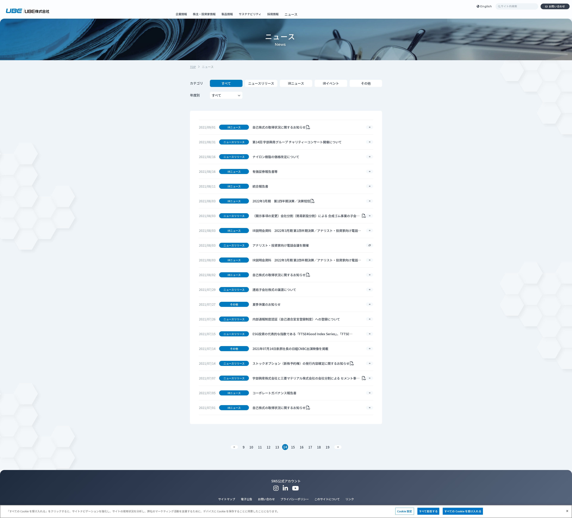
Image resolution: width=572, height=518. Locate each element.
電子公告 (246, 499)
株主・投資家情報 (204, 14)
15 (293, 447)
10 (251, 447)
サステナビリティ (250, 14)
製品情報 (227, 14)
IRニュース (296, 83)
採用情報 (273, 14)
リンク (349, 499)
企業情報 (181, 14)
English (486, 6)
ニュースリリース (261, 83)
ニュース (291, 14)
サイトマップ (226, 499)
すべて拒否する (428, 511)
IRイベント (331, 83)
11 (260, 447)
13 (277, 447)
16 (302, 447)
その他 (366, 83)
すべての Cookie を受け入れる (462, 511)
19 (327, 447)
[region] (286, 511)
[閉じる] (567, 511)
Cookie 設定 (404, 511)
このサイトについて (327, 499)
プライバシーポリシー (294, 499)
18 (319, 447)
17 (310, 447)
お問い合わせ (557, 6)
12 (269, 447)
